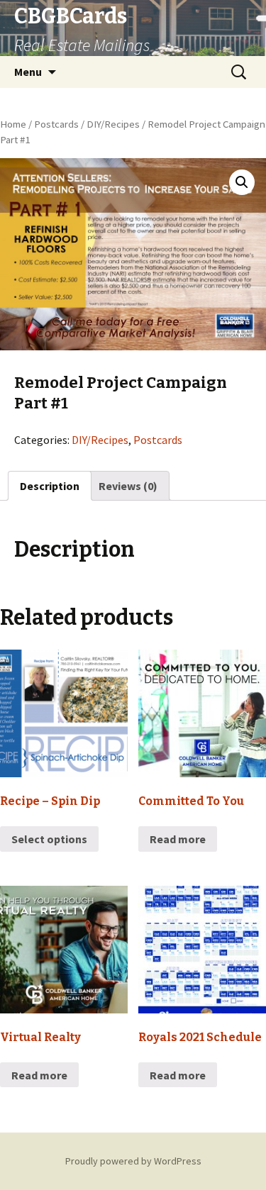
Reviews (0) (128, 486)
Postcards (56, 124)
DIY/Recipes (113, 124)
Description (49, 486)
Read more (178, 839)
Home (13, 124)
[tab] (50, 486)
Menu (28, 72)
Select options (49, 839)
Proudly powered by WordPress (133, 1161)
